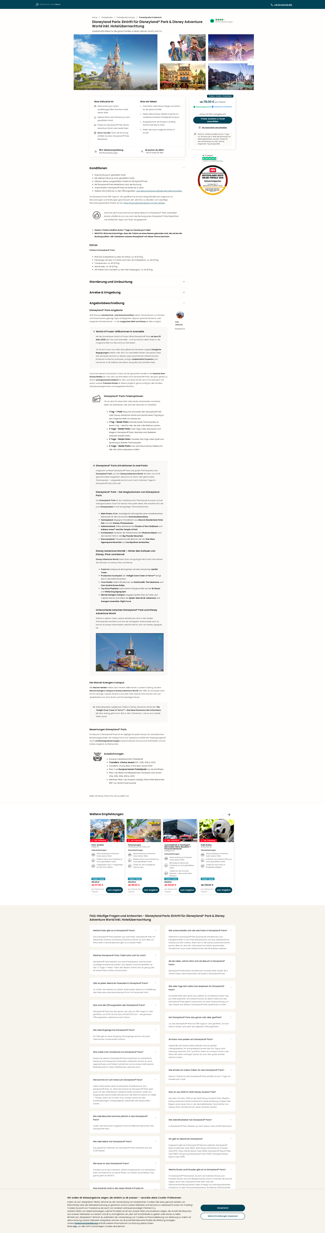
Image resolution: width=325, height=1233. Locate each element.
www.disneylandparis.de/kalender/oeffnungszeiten (159, 191)
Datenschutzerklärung (86, 1223)
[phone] (142, 151)
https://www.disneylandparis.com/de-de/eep (144, 203)
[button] (220, 20)
